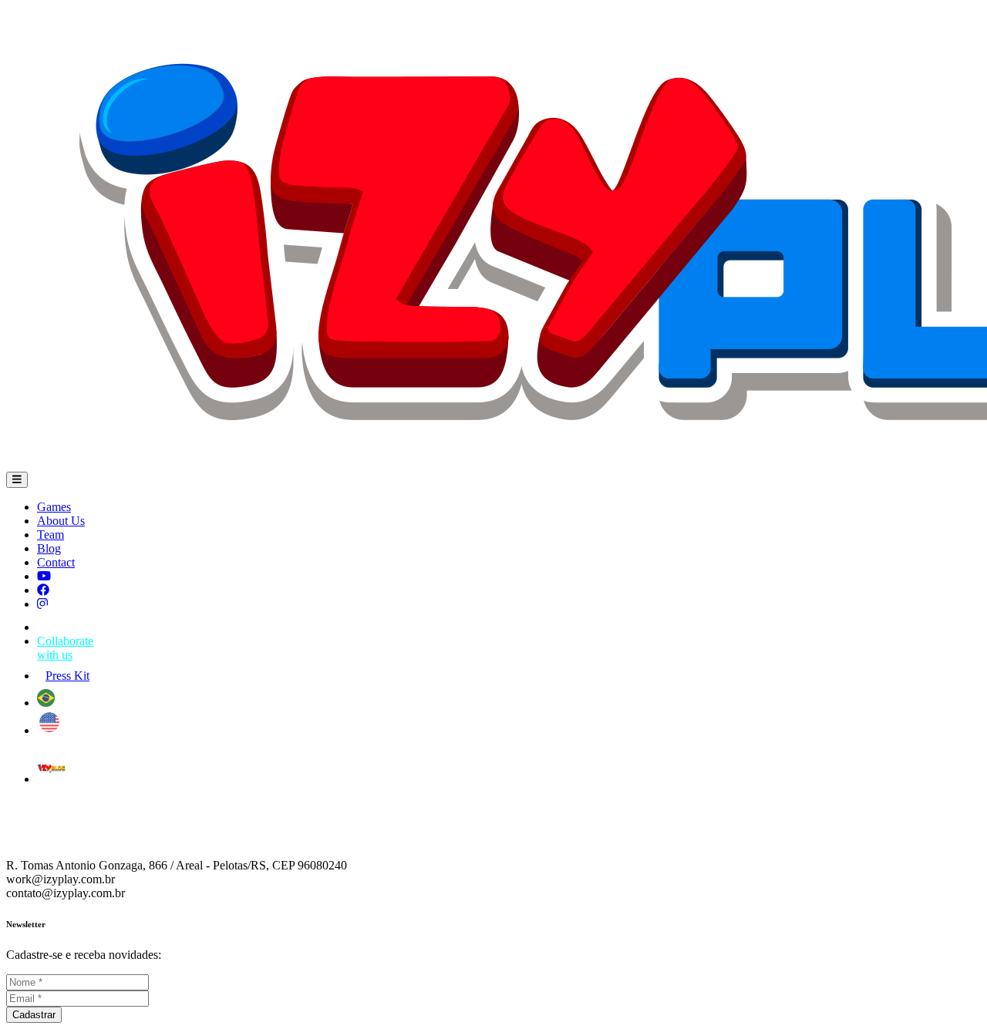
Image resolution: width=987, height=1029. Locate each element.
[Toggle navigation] (17, 480)
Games (54, 506)
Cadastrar (34, 1015)
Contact (56, 562)
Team (50, 534)
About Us (61, 520)
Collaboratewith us (65, 647)
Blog (49, 548)
